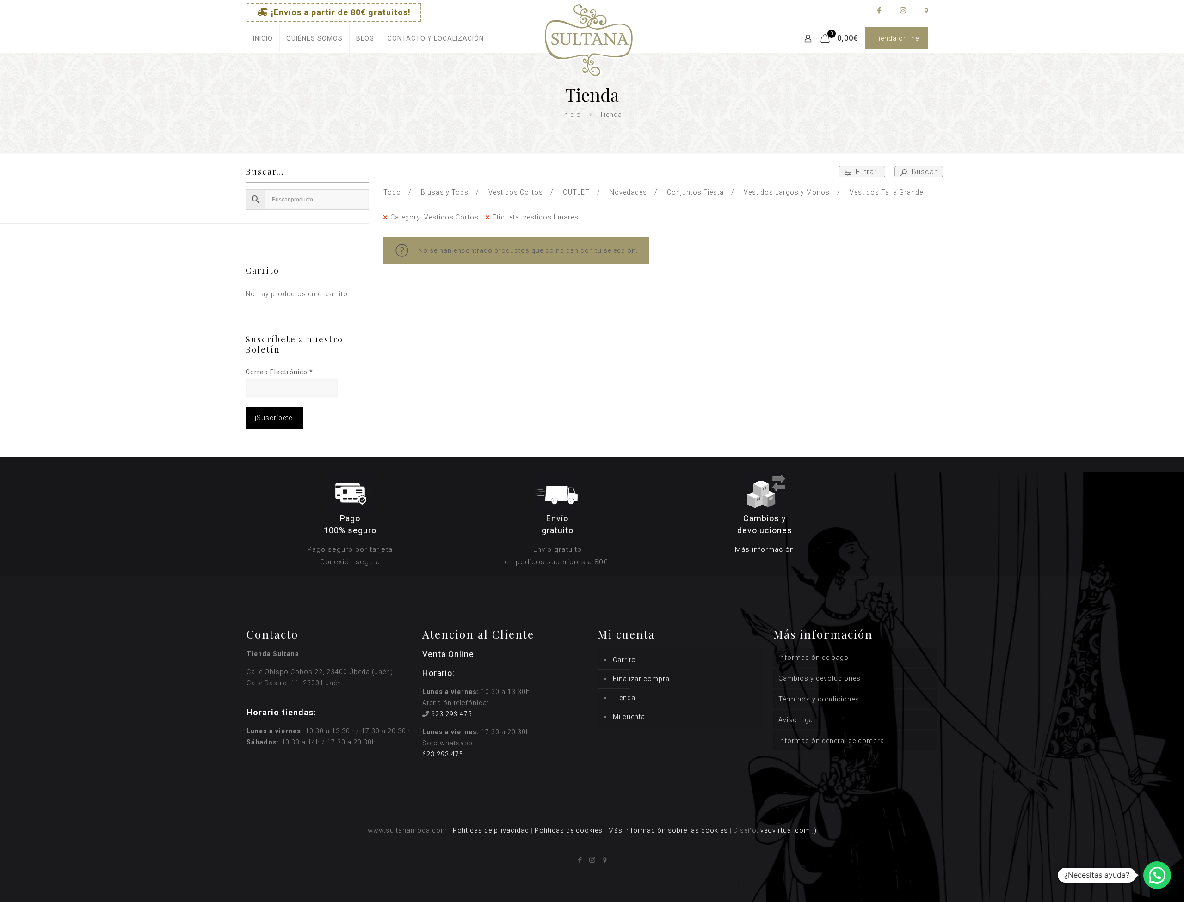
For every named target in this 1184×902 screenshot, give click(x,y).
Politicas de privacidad (491, 830)
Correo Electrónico (279, 372)
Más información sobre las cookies (668, 830)
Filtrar (866, 171)
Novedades (628, 192)
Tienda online (896, 38)
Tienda (624, 697)
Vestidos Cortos (515, 192)
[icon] (926, 10)
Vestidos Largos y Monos (787, 192)
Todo (392, 192)
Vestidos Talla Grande (886, 192)
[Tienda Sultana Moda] (588, 51)
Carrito (624, 660)
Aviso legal (796, 720)
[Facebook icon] (879, 10)
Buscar (923, 171)
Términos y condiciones (818, 699)
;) (814, 830)
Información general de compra (831, 740)
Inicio (571, 114)
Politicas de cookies (569, 830)
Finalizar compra (641, 679)
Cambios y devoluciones (819, 678)
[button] (1157, 875)
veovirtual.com (786, 830)
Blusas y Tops (445, 192)
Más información (764, 549)
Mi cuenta (629, 716)
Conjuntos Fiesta (695, 192)
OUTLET (576, 192)
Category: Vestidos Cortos (434, 217)
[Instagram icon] (902, 10)
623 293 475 (451, 714)
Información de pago (813, 657)
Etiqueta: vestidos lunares (536, 217)
